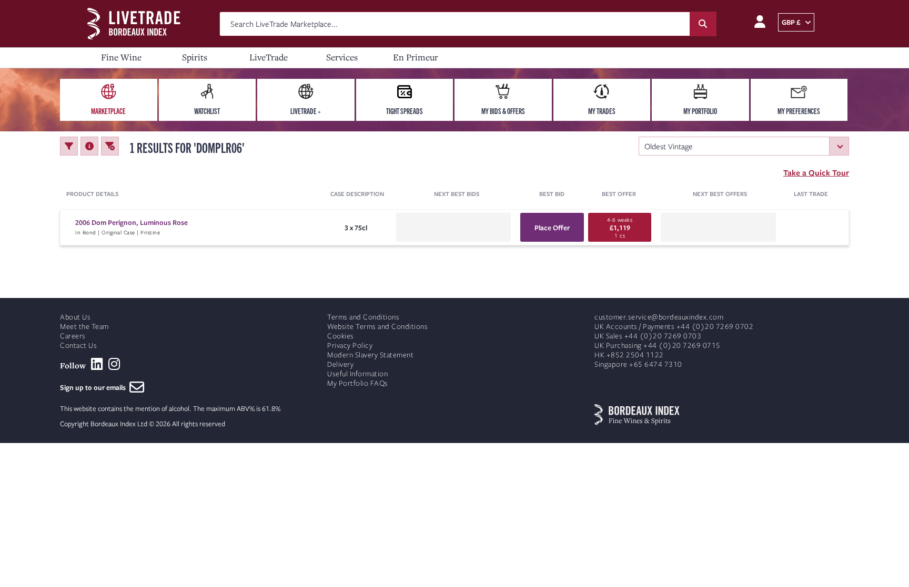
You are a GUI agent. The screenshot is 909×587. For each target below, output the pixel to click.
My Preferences (798, 111)
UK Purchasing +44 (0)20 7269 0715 (657, 345)
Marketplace (108, 111)
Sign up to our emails (94, 387)
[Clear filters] (110, 146)
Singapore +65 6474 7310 (638, 364)
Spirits (194, 57)
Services (342, 57)
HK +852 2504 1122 (629, 355)
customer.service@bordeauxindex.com (658, 317)
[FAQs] (89, 146)
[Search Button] (703, 24)
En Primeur (415, 57)
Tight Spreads (404, 111)
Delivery (340, 364)
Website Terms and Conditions (377, 326)
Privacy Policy (349, 345)
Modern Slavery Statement (370, 355)
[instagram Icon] (114, 364)
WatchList (207, 111)
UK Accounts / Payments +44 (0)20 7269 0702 (673, 326)
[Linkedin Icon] (97, 364)
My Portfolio (700, 111)
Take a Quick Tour (816, 172)
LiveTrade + (305, 111)
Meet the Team (84, 326)
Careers (73, 336)
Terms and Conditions (363, 317)
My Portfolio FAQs (357, 383)
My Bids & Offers (503, 111)
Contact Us (78, 345)
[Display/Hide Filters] (69, 146)
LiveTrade (268, 57)
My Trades (601, 111)
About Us (75, 317)
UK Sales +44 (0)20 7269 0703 (647, 336)
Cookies (340, 336)
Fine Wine (121, 57)
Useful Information (357, 373)
